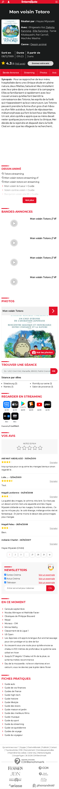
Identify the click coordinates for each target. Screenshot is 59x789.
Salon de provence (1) (42, 386)
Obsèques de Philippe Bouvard (20, 616)
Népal (7, 620)
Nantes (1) (8, 386)
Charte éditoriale (33, 747)
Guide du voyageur (14, 735)
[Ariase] (15, 785)
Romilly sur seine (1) (42, 383)
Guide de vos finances (15, 687)
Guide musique (12, 717)
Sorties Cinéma (13, 575)
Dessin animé (39, 44)
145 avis (20, 63)
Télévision (11, 582)
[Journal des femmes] (15, 768)
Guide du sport (12, 720)
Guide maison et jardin (16, 709)
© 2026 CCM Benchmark (36, 756)
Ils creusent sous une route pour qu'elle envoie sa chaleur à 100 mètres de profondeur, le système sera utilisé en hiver (30, 649)
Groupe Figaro (18, 756)
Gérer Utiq (32, 753)
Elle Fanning (40, 31)
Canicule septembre (15, 609)
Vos (54, 72)
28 (38, 555)
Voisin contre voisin (14, 190)
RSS (20, 750)
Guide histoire (11, 698)
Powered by (5, 426)
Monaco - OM (11, 623)
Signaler (54, 462)
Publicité (45, 747)
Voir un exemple (47, 575)
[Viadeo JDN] (44, 780)
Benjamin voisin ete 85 (16, 194)
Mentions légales (44, 753)
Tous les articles (11, 750)
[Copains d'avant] (15, 780)
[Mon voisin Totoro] (10, 32)
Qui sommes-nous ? (10, 747)
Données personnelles (45, 750)
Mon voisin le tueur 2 (15, 198)
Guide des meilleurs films (17, 713)
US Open (9, 634)
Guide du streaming (14, 724)
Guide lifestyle (11, 702)
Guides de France (13, 691)
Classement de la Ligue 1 (17, 631)
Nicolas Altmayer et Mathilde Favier (22, 612)
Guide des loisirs (12, 706)
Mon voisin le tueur (14, 186)
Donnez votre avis (40, 63)
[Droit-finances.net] (44, 774)
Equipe (23, 747)
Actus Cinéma (13, 578)
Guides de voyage (13, 731)
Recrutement (29, 750)
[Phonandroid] (44, 785)
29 (44, 555)
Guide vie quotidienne (15, 727)
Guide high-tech (12, 695)
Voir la (11, 72)
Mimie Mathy (11, 627)
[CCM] (44, 768)
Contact (53, 747)
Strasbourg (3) (10, 383)
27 (32, 555)
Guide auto (10, 684)
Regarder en (29, 72)
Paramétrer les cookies (17, 753)
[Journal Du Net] (15, 774)
